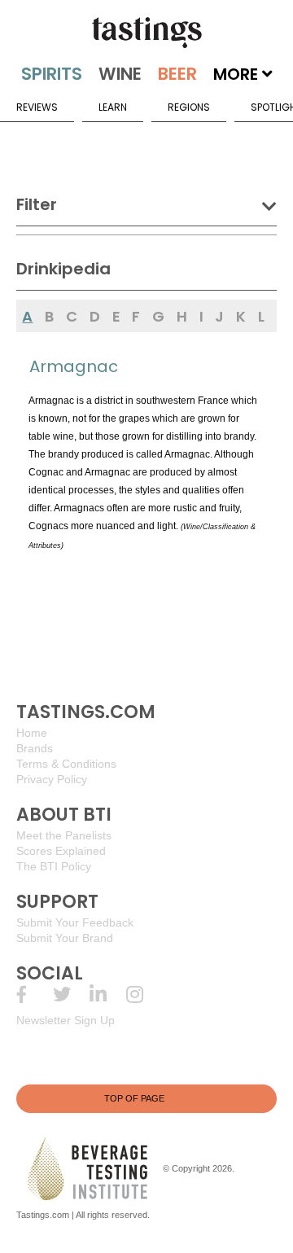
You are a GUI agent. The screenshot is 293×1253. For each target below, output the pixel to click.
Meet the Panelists (64, 835)
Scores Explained (61, 850)
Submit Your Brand (64, 937)
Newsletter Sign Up (65, 1020)
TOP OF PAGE (134, 1098)
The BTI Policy (53, 866)
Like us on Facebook (34, 994)
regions (189, 107)
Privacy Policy (51, 779)
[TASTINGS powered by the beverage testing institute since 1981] (146, 32)
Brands (34, 748)
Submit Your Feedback (74, 922)
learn (112, 107)
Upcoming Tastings (144, 994)
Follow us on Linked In (108, 994)
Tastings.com (42, 1215)
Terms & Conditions (66, 763)
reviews (37, 107)
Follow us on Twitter (71, 994)
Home (31, 732)
